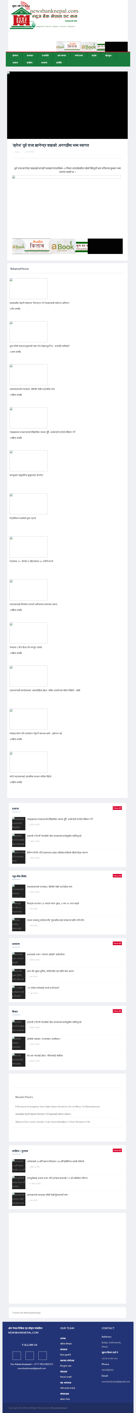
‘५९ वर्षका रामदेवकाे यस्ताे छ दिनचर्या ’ (43, 987)
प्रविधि (59, 62)
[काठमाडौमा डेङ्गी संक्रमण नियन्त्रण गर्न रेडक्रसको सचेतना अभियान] (28, 288)
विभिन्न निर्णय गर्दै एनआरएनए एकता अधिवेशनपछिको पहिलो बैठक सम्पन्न (57, 852)
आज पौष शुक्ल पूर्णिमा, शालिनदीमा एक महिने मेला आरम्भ (50, 971)
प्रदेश (94, 55)
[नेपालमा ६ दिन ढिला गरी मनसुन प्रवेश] (28, 632)
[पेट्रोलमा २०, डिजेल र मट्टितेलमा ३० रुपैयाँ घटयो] (28, 546)
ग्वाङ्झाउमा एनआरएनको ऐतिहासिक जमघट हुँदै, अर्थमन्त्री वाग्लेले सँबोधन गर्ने (42, 432)
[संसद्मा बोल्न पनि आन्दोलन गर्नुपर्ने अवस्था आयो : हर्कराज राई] (28, 718)
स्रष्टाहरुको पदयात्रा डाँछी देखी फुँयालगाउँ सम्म (47, 1194)
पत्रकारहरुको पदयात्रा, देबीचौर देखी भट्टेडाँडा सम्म (32, 389)
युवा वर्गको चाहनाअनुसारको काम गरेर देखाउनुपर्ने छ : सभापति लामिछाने (39, 346)
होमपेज (15, 55)
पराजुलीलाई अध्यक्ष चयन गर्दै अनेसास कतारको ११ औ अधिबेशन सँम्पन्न (57, 1178)
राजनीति (45, 55)
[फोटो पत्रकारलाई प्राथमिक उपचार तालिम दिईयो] (28, 761)
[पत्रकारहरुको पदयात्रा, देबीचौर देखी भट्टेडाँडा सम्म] (28, 374)
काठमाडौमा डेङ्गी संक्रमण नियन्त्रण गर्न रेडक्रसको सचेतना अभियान (39, 302)
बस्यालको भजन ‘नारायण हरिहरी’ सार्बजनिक (46, 954)
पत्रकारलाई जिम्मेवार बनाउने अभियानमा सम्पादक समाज (33, 604)
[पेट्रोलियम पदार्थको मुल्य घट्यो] (28, 503)
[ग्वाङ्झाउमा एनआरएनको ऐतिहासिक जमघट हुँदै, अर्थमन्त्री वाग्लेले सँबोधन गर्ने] (28, 417)
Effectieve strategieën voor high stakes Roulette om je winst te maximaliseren (57, 1106)
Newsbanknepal (59, 1408)
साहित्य (29, 62)
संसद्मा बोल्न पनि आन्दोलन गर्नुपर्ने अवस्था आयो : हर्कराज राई (36, 733)
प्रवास (15, 62)
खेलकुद (108, 55)
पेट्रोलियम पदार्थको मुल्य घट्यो (23, 518)
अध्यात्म (44, 62)
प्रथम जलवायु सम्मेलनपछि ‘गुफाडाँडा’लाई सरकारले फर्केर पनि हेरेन (55, 920)
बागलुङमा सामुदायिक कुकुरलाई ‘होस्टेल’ (26, 475)
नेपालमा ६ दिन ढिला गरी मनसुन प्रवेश (26, 647)
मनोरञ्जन (79, 55)
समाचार (30, 55)
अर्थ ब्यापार (61, 55)
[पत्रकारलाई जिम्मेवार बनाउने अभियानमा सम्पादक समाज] (28, 589)
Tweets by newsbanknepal (26, 1312)
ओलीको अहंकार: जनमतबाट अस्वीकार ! (44, 1038)
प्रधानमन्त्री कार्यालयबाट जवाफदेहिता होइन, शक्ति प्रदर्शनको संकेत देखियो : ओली (45, 690)
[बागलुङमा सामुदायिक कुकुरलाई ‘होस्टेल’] (28, 460)
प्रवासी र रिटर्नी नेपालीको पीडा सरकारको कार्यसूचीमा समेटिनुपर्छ (54, 835)
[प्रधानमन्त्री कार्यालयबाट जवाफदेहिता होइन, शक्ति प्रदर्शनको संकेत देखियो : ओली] (28, 675)
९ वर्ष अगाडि (29, 151)
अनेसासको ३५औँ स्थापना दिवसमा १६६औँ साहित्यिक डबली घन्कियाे (55, 1161)
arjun (17, 151)
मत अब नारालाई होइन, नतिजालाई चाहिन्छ (45, 1055)
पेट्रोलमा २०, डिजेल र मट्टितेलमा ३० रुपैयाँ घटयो (31, 561)
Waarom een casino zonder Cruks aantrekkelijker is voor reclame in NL (52, 1121)
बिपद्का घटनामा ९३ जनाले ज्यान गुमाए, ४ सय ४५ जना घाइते (53, 903)
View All (117, 808)
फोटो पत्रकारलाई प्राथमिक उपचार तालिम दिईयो (30, 776)
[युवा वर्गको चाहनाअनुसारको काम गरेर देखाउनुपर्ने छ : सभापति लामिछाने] (28, 331)
